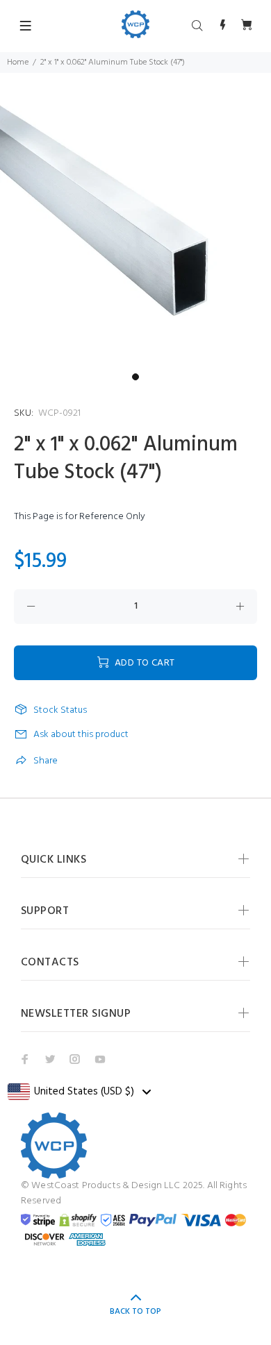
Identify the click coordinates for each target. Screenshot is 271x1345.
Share (45, 761)
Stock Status (60, 710)
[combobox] (79, 1092)
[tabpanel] (135, 231)
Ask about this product (81, 735)
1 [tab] (135, 376)
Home (17, 62)
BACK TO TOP (135, 1312)
